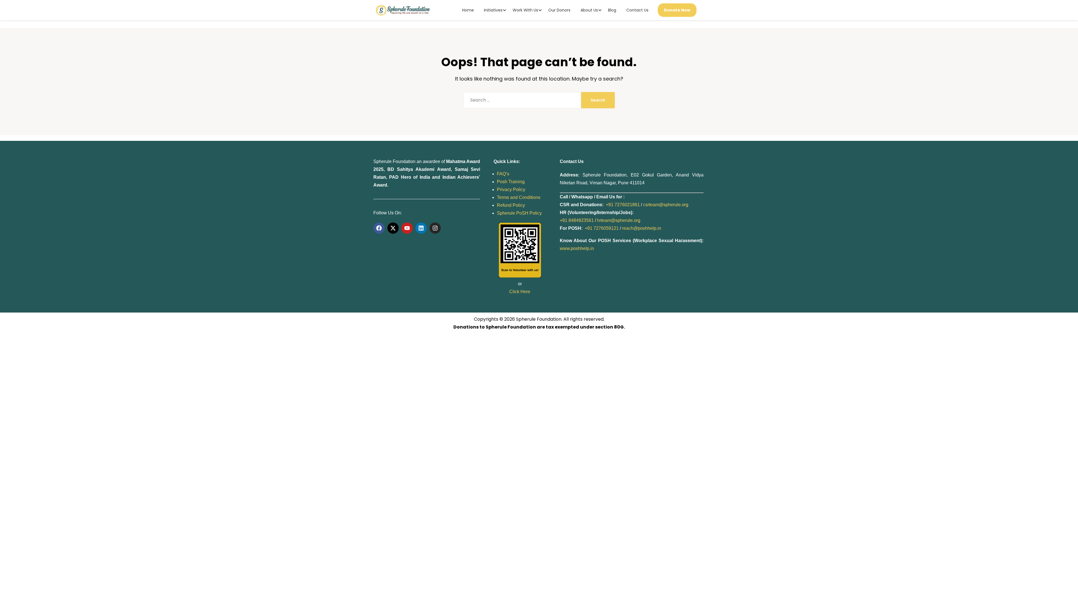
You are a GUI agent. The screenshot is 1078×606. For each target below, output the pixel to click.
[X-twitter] (393, 228)
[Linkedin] (421, 228)
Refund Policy (511, 205)
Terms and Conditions (518, 197)
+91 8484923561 (577, 220)
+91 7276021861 (623, 204)
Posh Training (511, 181)
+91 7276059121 (602, 228)
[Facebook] (379, 228)
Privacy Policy (511, 189)
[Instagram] (435, 228)
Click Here (519, 291)
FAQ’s (503, 173)
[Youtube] (407, 228)
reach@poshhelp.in (641, 228)
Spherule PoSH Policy (519, 213)
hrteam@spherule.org (618, 220)
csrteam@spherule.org (665, 204)
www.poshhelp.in (577, 248)
